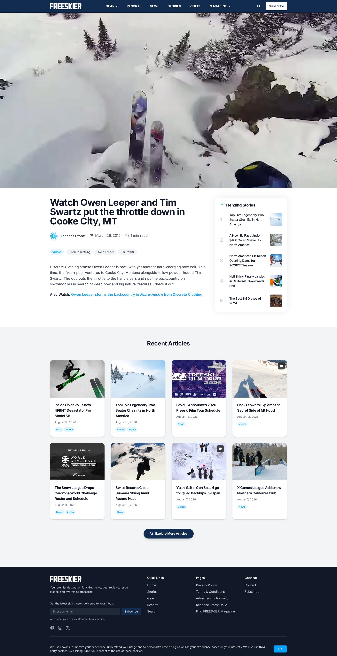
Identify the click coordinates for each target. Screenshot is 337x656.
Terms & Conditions (210, 592)
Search (152, 611)
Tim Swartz (127, 252)
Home (151, 585)
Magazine (218, 6)
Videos (195, 6)
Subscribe (276, 6)
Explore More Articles (171, 533)
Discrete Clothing (79, 252)
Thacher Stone (72, 236)
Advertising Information (213, 598)
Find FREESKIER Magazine (215, 611)
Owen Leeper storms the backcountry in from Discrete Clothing (136, 294)
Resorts (134, 6)
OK (280, 649)
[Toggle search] (259, 6)
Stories (174, 6)
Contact (250, 585)
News (154, 6)
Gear (110, 6)
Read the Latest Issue (211, 605)
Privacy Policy (206, 585)
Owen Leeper (105, 252)
